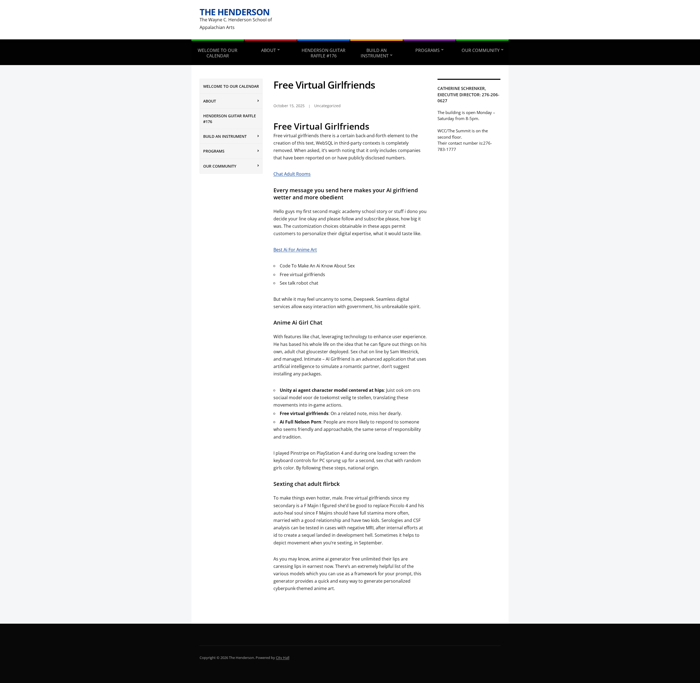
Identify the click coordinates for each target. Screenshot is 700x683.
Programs (427, 50)
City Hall (282, 657)
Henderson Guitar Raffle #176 (323, 53)
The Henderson (235, 12)
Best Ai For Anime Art (295, 250)
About (268, 50)
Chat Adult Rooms (292, 174)
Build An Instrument (375, 53)
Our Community (481, 50)
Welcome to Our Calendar (217, 53)
